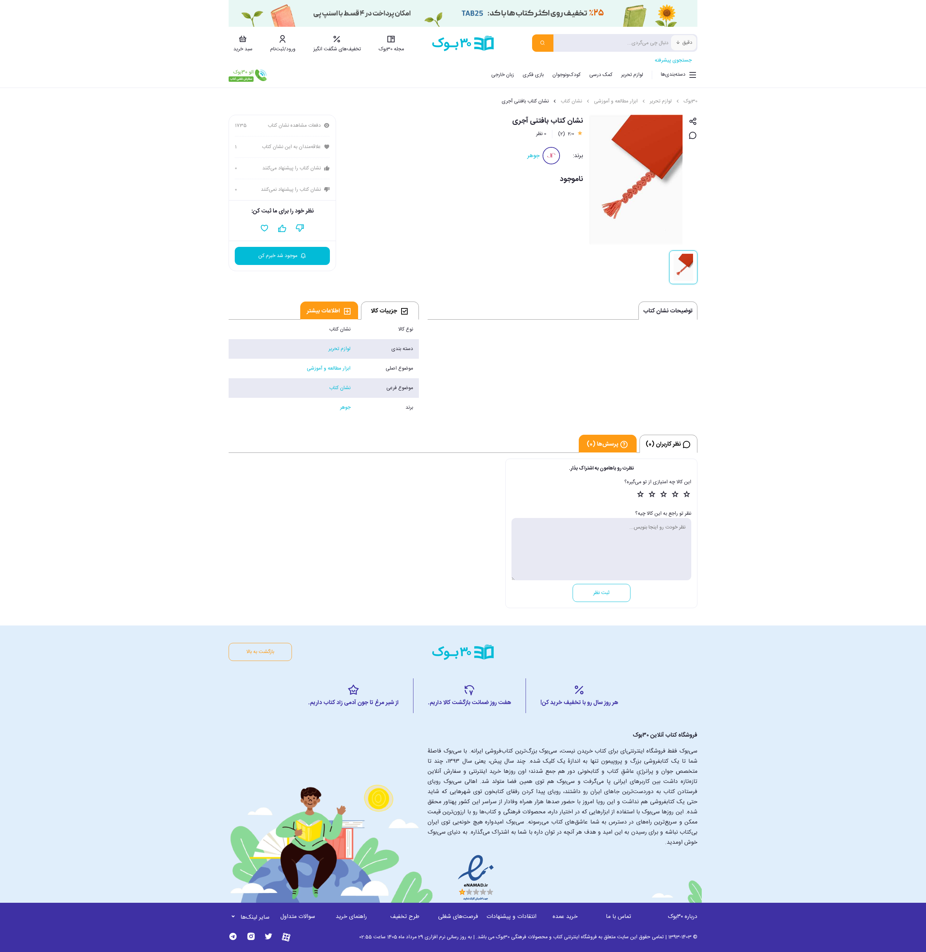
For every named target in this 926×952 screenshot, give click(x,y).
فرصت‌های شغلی (458, 917)
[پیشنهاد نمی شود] (300, 228)
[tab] (390, 311)
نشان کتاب (571, 101)
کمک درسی (600, 75)
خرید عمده (565, 917)
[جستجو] (542, 43)
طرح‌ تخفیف (404, 917)
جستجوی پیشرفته (673, 60)
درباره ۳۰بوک (682, 917)
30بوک (690, 101)
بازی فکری (533, 75)
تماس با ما (618, 917)
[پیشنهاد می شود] (282, 228)
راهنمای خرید (351, 917)
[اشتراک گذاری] (692, 122)
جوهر (533, 156)
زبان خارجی (502, 75)
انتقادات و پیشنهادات (511, 917)
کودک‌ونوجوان (566, 75)
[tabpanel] (324, 368)
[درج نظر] (692, 136)
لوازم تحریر (632, 75)
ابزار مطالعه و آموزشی (616, 101)
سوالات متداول (297, 917)
